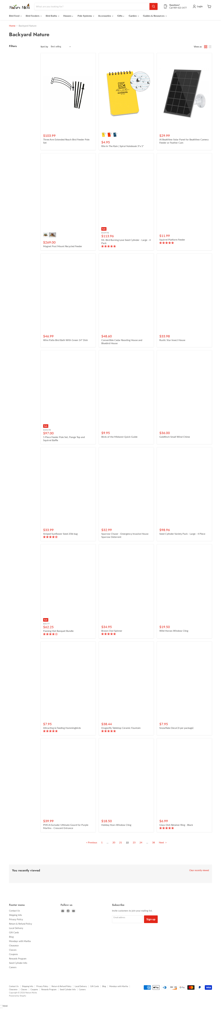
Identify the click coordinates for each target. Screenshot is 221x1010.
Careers (13, 967)
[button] (108, 246)
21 (120, 842)
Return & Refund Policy (20, 923)
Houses (67, 15)
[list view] (210, 47)
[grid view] (206, 47)
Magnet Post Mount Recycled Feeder (62, 246)
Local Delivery (16, 928)
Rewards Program (17, 958)
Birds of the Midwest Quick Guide (119, 436)
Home (12, 25)
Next (162, 842)
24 (141, 842)
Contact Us (14, 910)
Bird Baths (52, 15)
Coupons (13, 954)
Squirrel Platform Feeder (172, 239)
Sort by (44, 46)
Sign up (150, 919)
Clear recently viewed (199, 870)
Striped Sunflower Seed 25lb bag (60, 533)
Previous (92, 842)
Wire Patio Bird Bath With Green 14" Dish (65, 340)
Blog (11, 936)
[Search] (153, 6)
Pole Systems (85, 15)
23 (134, 842)
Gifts (120, 15)
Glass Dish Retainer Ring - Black (176, 824)
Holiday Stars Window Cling (116, 824)
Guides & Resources (154, 15)
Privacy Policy (16, 919)
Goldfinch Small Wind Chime (174, 436)
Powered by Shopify (17, 996)
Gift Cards (14, 932)
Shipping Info (15, 915)
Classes (13, 949)
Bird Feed (14, 15)
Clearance (14, 945)
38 (153, 842)
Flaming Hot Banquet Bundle (58, 630)
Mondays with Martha (20, 941)
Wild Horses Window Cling (173, 630)
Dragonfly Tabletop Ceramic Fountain (121, 727)
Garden (133, 15)
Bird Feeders (33, 15)
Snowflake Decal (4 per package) (176, 727)
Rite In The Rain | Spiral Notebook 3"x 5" (122, 146)
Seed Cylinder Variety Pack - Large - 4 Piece (182, 533)
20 (113, 842)
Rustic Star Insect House (172, 340)
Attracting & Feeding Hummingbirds (62, 727)
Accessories (105, 15)
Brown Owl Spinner (111, 630)
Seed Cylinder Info (18, 963)
